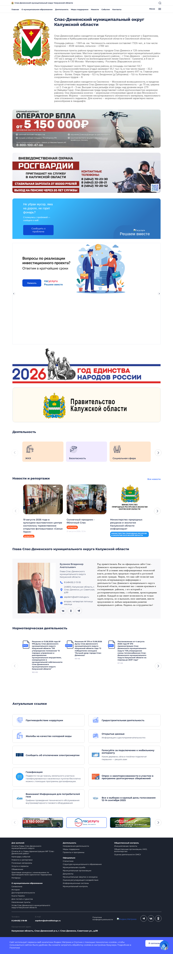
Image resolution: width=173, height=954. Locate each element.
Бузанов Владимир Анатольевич (71, 566)
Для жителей (18, 843)
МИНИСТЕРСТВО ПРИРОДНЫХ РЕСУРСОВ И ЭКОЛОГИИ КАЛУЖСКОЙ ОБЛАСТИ (129, 534)
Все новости (154, 479)
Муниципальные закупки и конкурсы (80, 877)
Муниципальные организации (77, 870)
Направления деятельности (76, 846)
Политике (14, 948)
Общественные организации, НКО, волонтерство (130, 850)
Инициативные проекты (125, 846)
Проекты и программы (73, 852)
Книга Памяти (18, 896)
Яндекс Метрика (62, 942)
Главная (15, 9)
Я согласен (154, 943)
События (105, 9)
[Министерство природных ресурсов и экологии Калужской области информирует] (130, 499)
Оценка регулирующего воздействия (80, 880)
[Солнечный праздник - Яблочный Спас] (86, 499)
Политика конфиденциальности (102, 918)
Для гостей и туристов (22, 899)
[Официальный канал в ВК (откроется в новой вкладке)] (151, 918)
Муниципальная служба (74, 867)
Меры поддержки (79, 9)
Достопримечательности (23, 893)
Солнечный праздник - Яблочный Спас (81, 521)
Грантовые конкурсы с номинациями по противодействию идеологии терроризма (32, 873)
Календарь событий (21, 857)
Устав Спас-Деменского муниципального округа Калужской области (31, 906)
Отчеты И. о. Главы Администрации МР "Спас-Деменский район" (33, 852)
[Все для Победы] (130, 822)
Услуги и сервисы (20, 866)
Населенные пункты (21, 902)
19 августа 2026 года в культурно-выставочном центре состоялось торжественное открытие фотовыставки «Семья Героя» (43, 525)
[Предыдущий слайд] (13, 293)
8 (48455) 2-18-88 (19, 921)
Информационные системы (76, 883)
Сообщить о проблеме (38, 230)
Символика (17, 886)
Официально (69, 858)
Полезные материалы (22, 863)
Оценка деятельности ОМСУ (127, 854)
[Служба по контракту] (43, 822)
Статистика (68, 861)
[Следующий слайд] (159, 293)
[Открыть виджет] (164, 945)
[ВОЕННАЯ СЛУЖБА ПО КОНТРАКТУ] (86, 128)
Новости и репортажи (22, 860)
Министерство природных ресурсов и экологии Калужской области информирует (126, 524)
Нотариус (16, 878)
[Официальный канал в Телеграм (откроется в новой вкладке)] (143, 918)
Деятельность (61, 9)
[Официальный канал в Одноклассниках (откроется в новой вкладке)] (158, 918)
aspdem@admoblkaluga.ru (48, 921)
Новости (95, 9)
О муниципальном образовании (37, 9)
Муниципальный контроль (75, 886)
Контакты (116, 9)
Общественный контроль (126, 843)
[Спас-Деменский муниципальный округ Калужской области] (31, 42)
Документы (68, 874)
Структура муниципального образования (82, 864)
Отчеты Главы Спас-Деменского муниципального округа (26, 847)
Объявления (17, 869)
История (16, 890)
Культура (28, 536)
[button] (158, 452)
